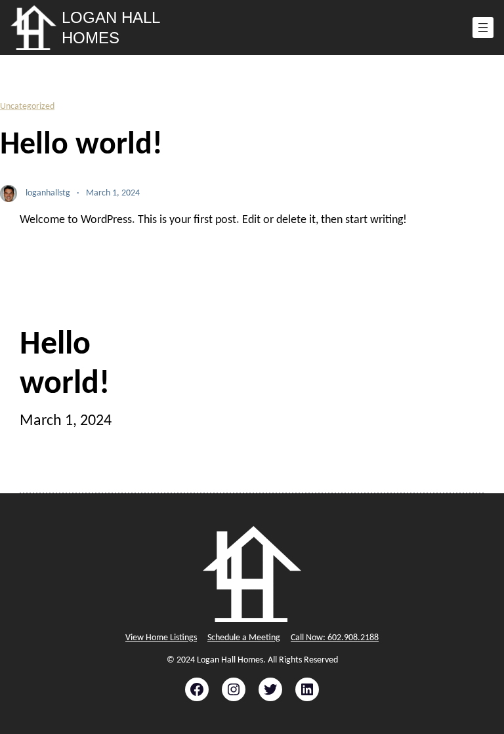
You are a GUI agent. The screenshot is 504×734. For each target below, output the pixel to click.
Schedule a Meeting (243, 638)
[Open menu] (483, 27)
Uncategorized (27, 107)
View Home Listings (161, 638)
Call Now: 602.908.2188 (335, 638)
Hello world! (65, 365)
